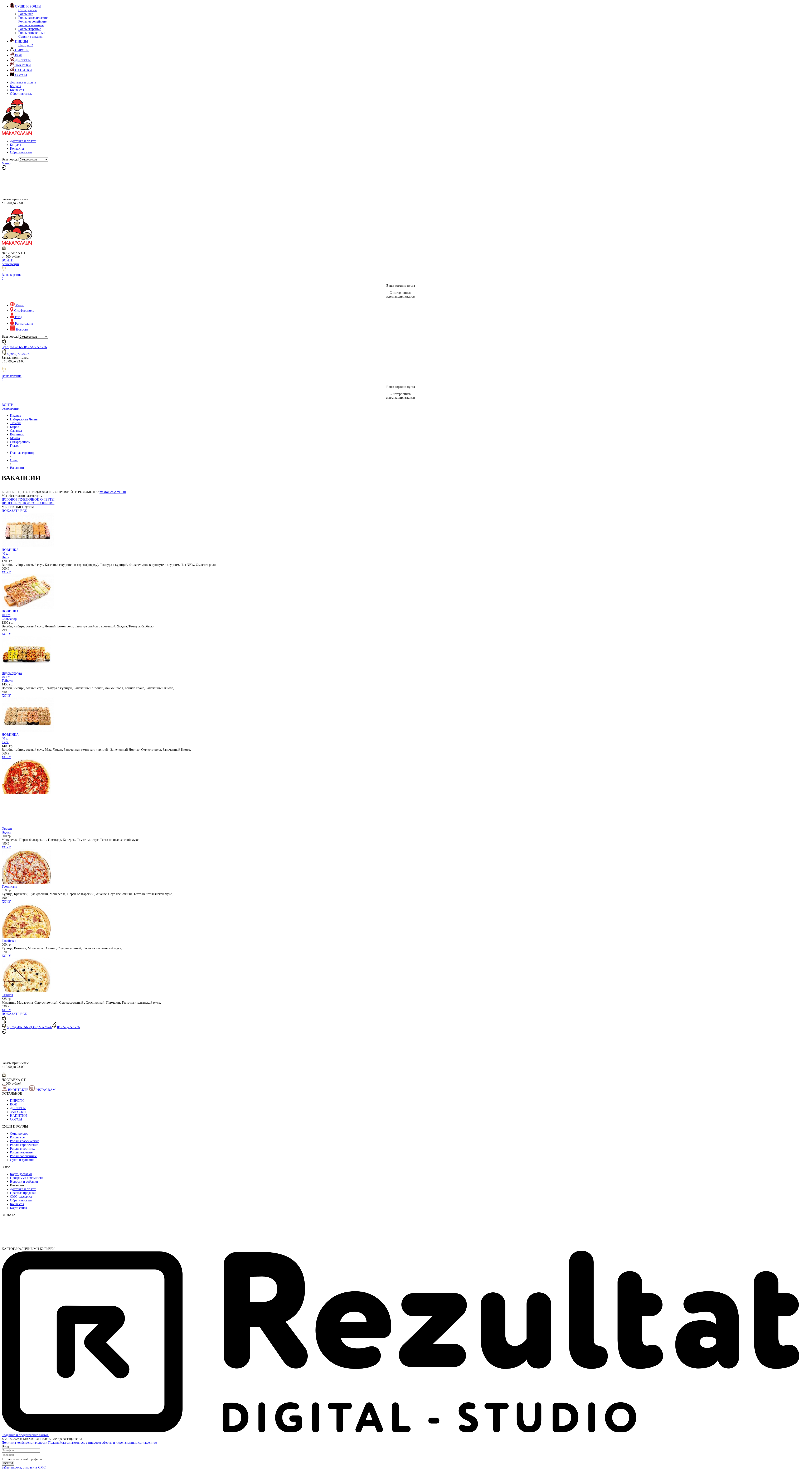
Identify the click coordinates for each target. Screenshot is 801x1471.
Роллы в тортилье (31, 25)
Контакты (17, 90)
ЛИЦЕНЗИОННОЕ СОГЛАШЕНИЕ (28, 503)
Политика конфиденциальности (24, 1442)
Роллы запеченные (31, 32)
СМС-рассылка (21, 1196)
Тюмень (15, 423)
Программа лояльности (26, 1178)
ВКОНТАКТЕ (18, 1089)
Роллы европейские (32, 21)
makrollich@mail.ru (112, 492)
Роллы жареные (29, 29)
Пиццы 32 (25, 45)
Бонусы (15, 86)
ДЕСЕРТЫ (18, 1108)
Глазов (14, 445)
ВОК (13, 1104)
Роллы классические (33, 17)
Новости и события (24, 1181)
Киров (14, 427)
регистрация (10, 264)
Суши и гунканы (30, 36)
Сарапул (16, 430)
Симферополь (20, 442)
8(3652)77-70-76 (18, 354)
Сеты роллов (27, 10)
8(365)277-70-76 (35, 347)
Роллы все (25, 14)
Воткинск (17, 434)
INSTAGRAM (45, 1089)
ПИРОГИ (17, 1100)
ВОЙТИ (8, 260)
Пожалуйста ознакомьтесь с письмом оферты (80, 1442)
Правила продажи (23, 1193)
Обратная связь (21, 93)
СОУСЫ (16, 1119)
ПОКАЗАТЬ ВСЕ (14, 510)
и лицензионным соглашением (135, 1442)
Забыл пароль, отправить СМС (24, 1467)
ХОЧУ (6, 572)
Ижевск (15, 415)
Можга (15, 438)
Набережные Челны (24, 419)
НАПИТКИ (18, 1115)
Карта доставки (21, 1174)
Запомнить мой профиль (24, 1459)
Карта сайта (18, 1208)
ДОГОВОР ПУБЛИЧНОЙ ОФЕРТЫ (28, 499)
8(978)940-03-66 (13, 347)
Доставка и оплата (23, 82)
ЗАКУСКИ (18, 1112)
